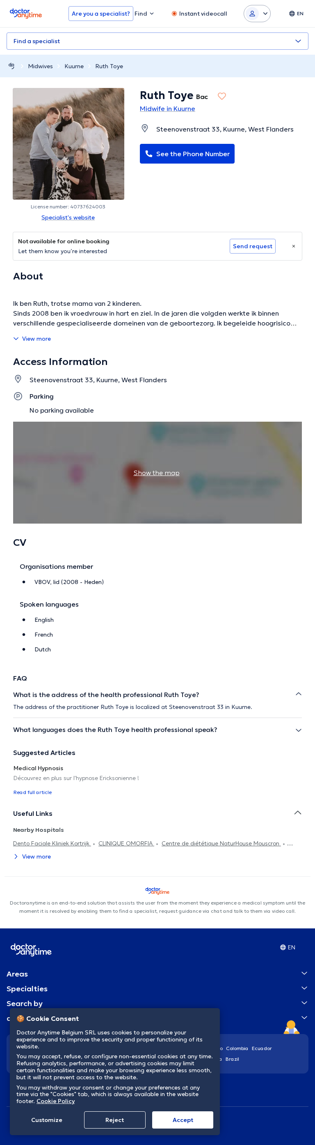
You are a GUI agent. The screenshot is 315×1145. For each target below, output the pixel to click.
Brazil (232, 1059)
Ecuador (262, 1048)
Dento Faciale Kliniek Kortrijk (52, 843)
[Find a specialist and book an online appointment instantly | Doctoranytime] (11, 66)
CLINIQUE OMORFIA (126, 843)
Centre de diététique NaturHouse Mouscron (221, 843)
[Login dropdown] (257, 13)
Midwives (40, 66)
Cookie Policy (56, 1101)
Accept (183, 1120)
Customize (46, 1120)
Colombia (237, 1048)
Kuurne (74, 66)
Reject (114, 1120)
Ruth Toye (109, 66)
